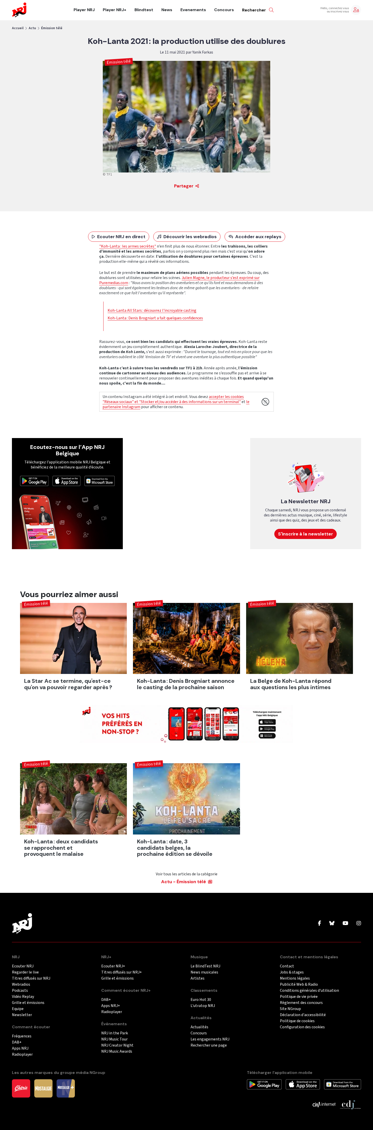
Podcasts (20, 990)
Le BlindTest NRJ (205, 966)
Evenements (193, 10)
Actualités (199, 1027)
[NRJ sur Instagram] (359, 923)
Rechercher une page (209, 1045)
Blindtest (143, 10)
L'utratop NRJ (203, 1006)
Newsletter (22, 1015)
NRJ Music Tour (114, 1039)
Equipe (18, 1009)
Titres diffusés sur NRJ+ (121, 972)
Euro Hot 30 (201, 999)
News (166, 10)
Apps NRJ (20, 1048)
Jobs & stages (292, 972)
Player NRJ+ (114, 10)
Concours (224, 10)
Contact (287, 966)
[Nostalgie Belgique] (43, 1088)
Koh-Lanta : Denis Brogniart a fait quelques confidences (155, 318)
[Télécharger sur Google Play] (34, 480)
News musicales (204, 972)
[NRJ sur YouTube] (345, 923)
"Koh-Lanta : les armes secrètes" (127, 246)
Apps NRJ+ (110, 1006)
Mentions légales (295, 978)
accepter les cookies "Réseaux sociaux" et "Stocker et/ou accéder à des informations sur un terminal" (173, 399)
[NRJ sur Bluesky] (331, 923)
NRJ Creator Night (117, 1045)
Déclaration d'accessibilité (303, 1015)
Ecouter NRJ (22, 966)
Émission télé (51, 28)
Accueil (18, 28)
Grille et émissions (28, 1002)
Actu (32, 28)
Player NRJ (84, 10)
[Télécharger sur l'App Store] (66, 480)
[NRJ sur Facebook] (319, 923)
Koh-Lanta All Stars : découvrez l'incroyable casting (152, 310)
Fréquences (21, 1036)
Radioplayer (22, 1054)
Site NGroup (290, 1009)
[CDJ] (350, 1104)
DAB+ (17, 1042)
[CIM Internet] (324, 1104)
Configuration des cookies (302, 1027)
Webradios (21, 984)
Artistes (198, 978)
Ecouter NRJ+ (113, 966)
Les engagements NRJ (210, 1039)
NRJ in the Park (114, 1033)
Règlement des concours (301, 1002)
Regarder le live (25, 972)
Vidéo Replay (23, 996)
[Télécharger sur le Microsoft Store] (99, 480)
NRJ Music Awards (116, 1051)
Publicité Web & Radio (299, 984)
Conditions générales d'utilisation (309, 990)
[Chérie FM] (21, 1088)
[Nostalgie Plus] (66, 1088)
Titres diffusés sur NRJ (31, 978)
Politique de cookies (297, 1021)
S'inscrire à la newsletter (305, 534)
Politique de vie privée (299, 996)
